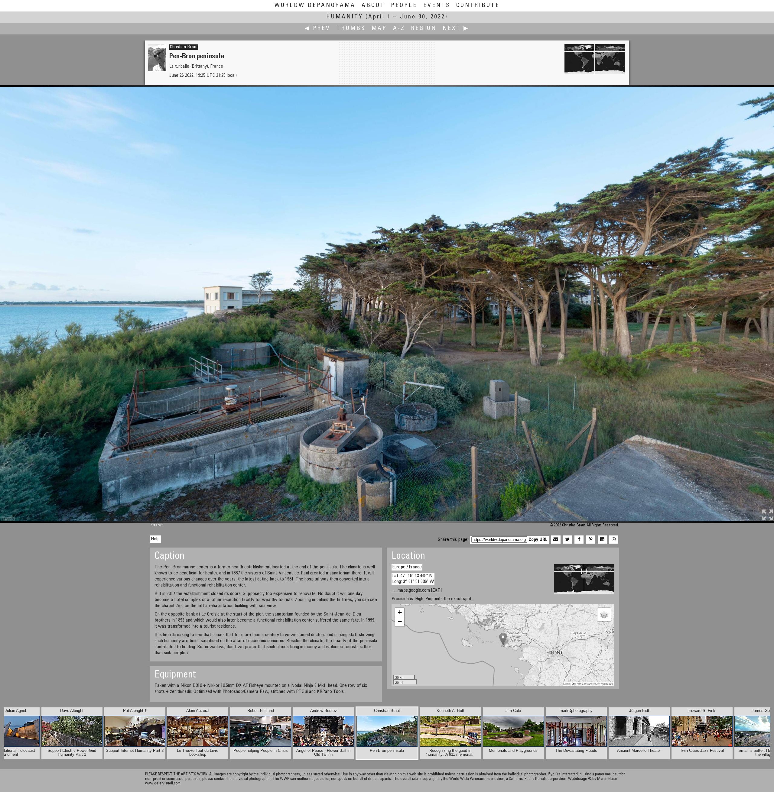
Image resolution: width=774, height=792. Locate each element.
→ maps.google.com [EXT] (417, 590)
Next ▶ (456, 28)
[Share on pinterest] (590, 539)
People (404, 5)
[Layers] (604, 614)
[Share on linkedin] (602, 539)
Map (379, 28)
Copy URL (538, 539)
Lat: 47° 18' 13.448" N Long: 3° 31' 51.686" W (413, 579)
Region (424, 28)
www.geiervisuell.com (162, 784)
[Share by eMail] (555, 539)
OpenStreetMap (592, 684)
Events (436, 5)
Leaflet (566, 684)
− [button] (400, 622)
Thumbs (351, 28)
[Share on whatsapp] (613, 539)
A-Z (399, 28)
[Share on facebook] (579, 539)
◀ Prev (317, 28)
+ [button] (400, 612)
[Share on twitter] (567, 539)
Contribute (478, 5)
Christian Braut (184, 47)
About (373, 5)
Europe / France (407, 567)
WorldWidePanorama (315, 5)
